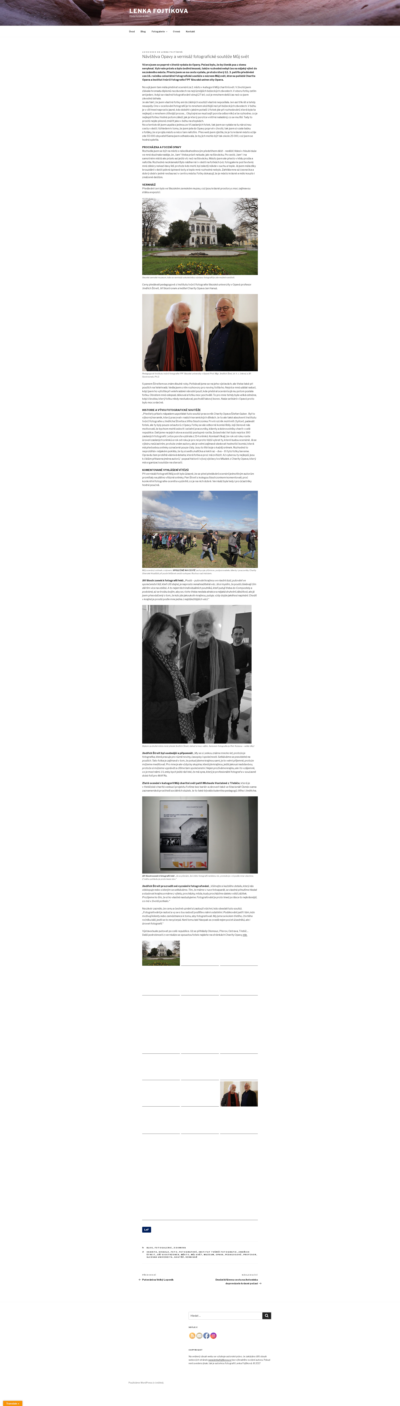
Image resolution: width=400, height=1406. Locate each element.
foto (174, 1252)
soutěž (179, 1257)
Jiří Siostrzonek (168, 1255)
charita (152, 1252)
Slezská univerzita (160, 1257)
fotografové (188, 1252)
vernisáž (191, 1257)
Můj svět (196, 1255)
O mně (176, 31)
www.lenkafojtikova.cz (219, 1360)
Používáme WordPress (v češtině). (146, 1382)
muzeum (209, 1255)
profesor (249, 1255)
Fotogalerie (158, 31)
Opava (220, 1255)
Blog (143, 31)
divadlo (164, 1252)
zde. (245, 934)
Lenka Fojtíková (172, 52)
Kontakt (190, 31)
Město (185, 1255)
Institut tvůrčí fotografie (218, 1252)
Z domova (180, 1248)
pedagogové (233, 1255)
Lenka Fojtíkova (158, 10)
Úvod (132, 31)
